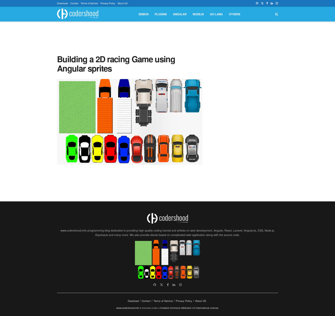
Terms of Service (89, 3)
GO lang (216, 14)
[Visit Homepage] (77, 14)
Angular (179, 14)
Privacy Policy (107, 3)
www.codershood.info (127, 307)
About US (122, 3)
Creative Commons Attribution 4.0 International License (189, 307)
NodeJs (198, 14)
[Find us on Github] (257, 3)
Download (62, 3)
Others (234, 14)
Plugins (161, 14)
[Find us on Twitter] (262, 3)
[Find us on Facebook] (267, 3)
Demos (144, 14)
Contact (74, 3)
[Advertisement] (167, 34)
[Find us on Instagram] (277, 3)
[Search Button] (276, 14)
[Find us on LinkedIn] (272, 3)
